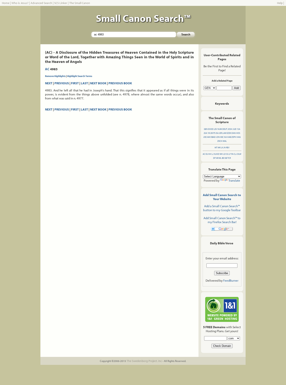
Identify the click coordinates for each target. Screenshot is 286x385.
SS (227, 154)
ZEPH (233, 137)
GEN (206, 129)
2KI (211, 133)
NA (225, 137)
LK (222, 147)
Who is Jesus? (20, 3)
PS (214, 133)
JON (218, 137)
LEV (215, 129)
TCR (229, 158)
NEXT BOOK (98, 83)
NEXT (48, 83)
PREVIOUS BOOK (120, 83)
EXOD (210, 129)
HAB (229, 137)
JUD (234, 129)
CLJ (235, 154)
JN (224, 147)
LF (230, 154)
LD (224, 154)
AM (208, 137)
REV (227, 147)
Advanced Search (41, 3)
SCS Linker (60, 3)
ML (220, 158)
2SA (205, 133)
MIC (222, 137)
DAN (234, 133)
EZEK (229, 133)
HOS (238, 133)
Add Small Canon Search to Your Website (222, 197)
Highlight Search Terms (79, 76)
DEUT (224, 129)
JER (220, 133)
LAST (84, 83)
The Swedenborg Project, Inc (144, 361)
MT (216, 147)
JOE (205, 137)
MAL (225, 141)
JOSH (230, 129)
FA (232, 154)
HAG (239, 137)
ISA (217, 133)
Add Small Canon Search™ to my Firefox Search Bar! (222, 220)
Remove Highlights (55, 76)
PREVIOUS (61, 83)
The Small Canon (79, 3)
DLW (239, 154)
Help (280, 3)
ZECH (219, 141)
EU (207, 154)
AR (217, 158)
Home (5, 3)
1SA (238, 129)
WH (221, 154)
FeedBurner (230, 280)
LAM (224, 133)
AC (47, 69)
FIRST (75, 83)
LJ (213, 154)
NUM (220, 129)
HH (209, 154)
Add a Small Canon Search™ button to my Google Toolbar (222, 208)
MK (219, 147)
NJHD (216, 154)
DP (214, 158)
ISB (225, 158)
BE (223, 158)
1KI (208, 133)
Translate (234, 180)
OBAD (213, 137)
